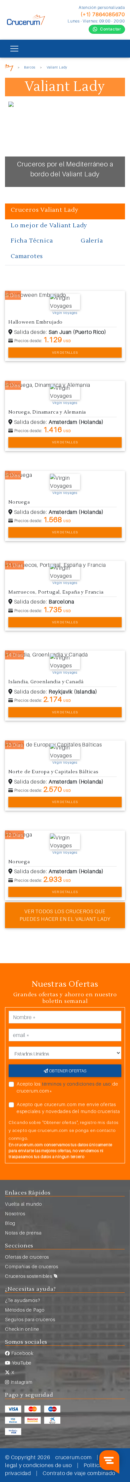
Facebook (22, 1353)
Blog (10, 1223)
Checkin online (22, 1329)
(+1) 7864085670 (103, 14)
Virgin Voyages (65, 313)
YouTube (21, 1363)
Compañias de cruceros (31, 1266)
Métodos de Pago (25, 1310)
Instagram (21, 1382)
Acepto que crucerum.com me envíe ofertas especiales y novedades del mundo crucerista (68, 1107)
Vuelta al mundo (23, 1204)
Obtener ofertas (67, 1070)
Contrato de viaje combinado (79, 1473)
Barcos (30, 67)
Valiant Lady (57, 67)
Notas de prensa (23, 1232)
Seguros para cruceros (30, 1319)
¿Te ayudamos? (22, 1300)
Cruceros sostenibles (29, 1276)
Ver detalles (65, 352)
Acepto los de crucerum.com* (67, 1087)
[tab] (65, 211)
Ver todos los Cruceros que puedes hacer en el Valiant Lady (65, 915)
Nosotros (15, 1213)
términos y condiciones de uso (76, 1084)
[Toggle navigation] (14, 48)
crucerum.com (73, 1457)
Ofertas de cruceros (27, 1257)
